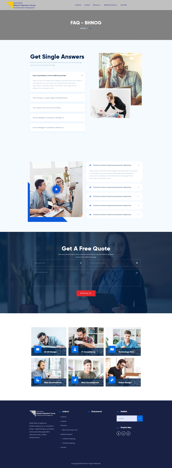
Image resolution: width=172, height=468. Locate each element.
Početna (78, 5)
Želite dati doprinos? (70, 430)
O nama (87, 5)
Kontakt (124, 5)
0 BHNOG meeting (68, 439)
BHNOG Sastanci (110, 5)
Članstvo (96, 5)
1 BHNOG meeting (68, 443)
